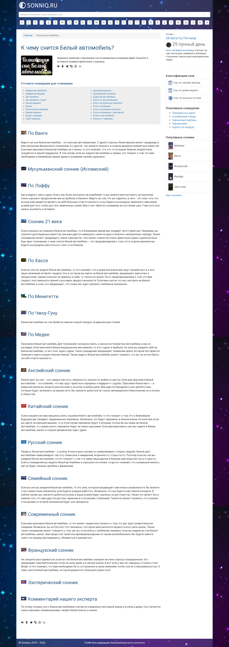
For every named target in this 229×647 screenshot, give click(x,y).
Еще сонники (174, 195)
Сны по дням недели (185, 90)
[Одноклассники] (62, 66)
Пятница (189, 38)
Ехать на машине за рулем (107, 109)
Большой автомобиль (37, 109)
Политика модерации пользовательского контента (114, 642)
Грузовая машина (102, 90)
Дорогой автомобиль (104, 97)
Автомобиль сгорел (36, 100)
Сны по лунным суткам (187, 97)
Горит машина (33, 118)
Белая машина (33, 103)
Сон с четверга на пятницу (180, 50)
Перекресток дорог (184, 112)
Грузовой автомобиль (104, 93)
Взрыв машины (33, 112)
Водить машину (34, 115)
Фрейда (178, 176)
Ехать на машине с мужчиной (108, 112)
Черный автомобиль (184, 120)
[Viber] (71, 66)
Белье (29, 106)
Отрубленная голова (184, 116)
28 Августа (174, 38)
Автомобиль (32, 97)
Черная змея (179, 123)
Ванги (177, 155)
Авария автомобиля (36, 90)
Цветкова (180, 186)
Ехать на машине (102, 106)
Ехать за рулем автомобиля (107, 103)
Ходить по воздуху (183, 127)
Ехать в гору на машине (105, 100)
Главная (27, 35)
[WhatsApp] (76, 66)
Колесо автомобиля (103, 115)
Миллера (179, 145)
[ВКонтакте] (58, 66)
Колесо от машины (103, 118)
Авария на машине (35, 93)
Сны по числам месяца (186, 82)
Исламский (180, 166)
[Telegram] (67, 66)
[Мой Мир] (80, 66)
